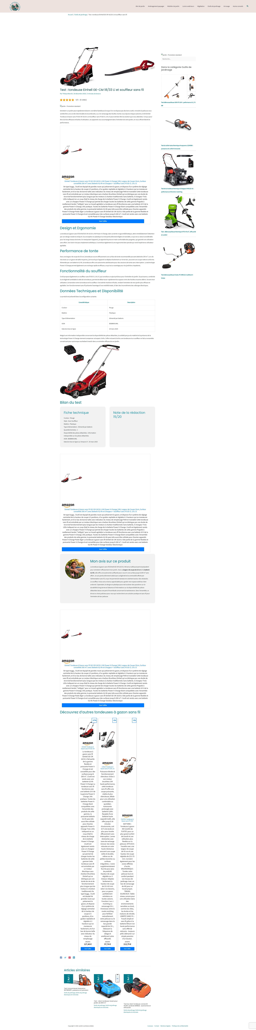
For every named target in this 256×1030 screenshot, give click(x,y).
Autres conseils (238, 6)
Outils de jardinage (214, 6)
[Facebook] (61, 957)
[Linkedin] (74, 957)
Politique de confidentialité (180, 1026)
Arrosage (227, 6)
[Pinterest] (70, 957)
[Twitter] (65, 957)
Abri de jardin (140, 6)
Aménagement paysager (156, 6)
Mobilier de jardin (173, 6)
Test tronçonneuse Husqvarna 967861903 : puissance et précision (76, 989)
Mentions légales (165, 1026)
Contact (156, 1026)
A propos (150, 1026)
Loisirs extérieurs (188, 6)
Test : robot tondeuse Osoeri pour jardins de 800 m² (106, 1002)
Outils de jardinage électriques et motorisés (75, 994)
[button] (247, 6)
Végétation (200, 6)
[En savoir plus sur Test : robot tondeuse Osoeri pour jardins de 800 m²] (107, 986)
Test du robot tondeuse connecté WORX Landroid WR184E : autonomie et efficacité (137, 1006)
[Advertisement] (128, 32)
